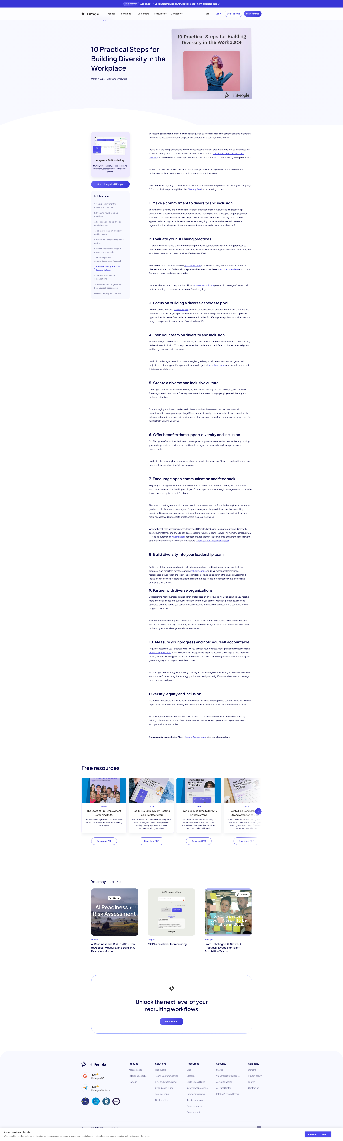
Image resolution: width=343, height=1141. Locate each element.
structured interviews (228, 269)
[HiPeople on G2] (92, 1076)
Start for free (252, 13)
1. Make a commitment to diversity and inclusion (105, 205)
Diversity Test (194, 189)
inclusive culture (198, 570)
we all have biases (217, 365)
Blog (189, 1069)
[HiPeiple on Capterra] (95, 1088)
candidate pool (181, 309)
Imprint (251, 1081)
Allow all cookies (318, 1134)
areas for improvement (160, 652)
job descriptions (193, 265)
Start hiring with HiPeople (110, 184)
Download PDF (104, 841)
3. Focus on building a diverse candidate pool (107, 223)
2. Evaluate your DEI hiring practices (106, 214)
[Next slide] (258, 811)
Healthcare (160, 1069)
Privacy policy (255, 1075)
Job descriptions (195, 1100)
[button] (111, 14)
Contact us (253, 1087)
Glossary (191, 1075)
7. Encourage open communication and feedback (107, 259)
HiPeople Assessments (194, 737)
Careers (252, 1069)
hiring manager (177, 536)
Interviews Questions (197, 1087)
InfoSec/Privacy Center (227, 1093)
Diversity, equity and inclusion (108, 293)
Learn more (145, 1136)
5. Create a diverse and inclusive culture (109, 241)
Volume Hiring (162, 1093)
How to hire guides (196, 1093)
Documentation (194, 1112)
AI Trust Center (223, 1087)
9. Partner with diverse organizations (104, 277)
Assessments (135, 1069)
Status (219, 1069)
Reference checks (137, 1075)
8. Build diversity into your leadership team (108, 268)
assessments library (204, 285)
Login (218, 13)
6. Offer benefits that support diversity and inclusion (107, 250)
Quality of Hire (162, 1100)
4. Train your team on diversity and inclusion (108, 232)
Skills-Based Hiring (196, 1081)
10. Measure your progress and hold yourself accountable (108, 286)
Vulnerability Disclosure (228, 1075)
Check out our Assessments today (212, 540)
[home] (90, 14)
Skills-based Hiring (164, 1087)
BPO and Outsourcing (165, 1081)
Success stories (194, 1106)
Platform (133, 1081)
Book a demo (233, 13)
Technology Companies (166, 1075)
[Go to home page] (93, 1064)
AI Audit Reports (224, 1081)
